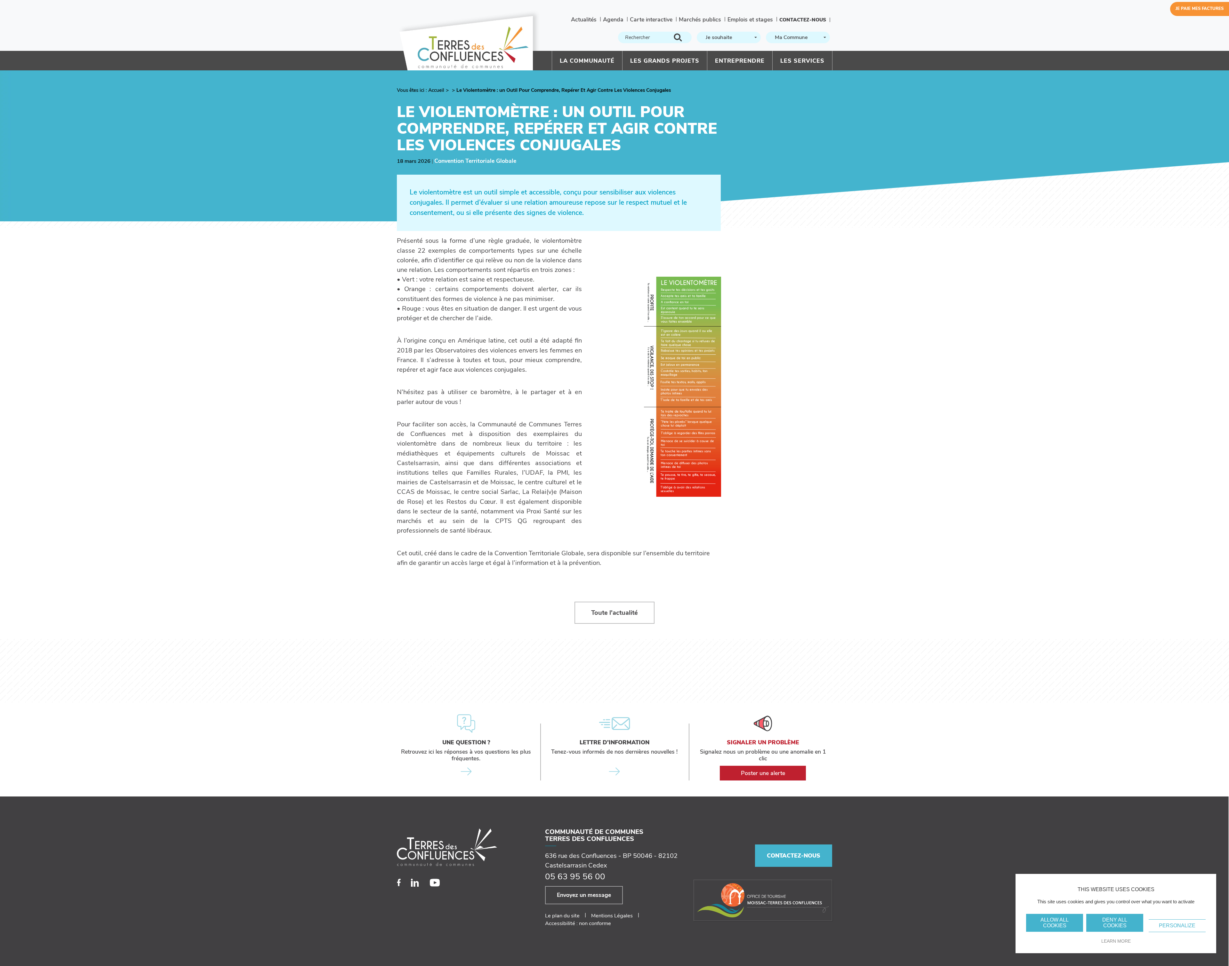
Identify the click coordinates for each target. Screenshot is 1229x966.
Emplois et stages (750, 19)
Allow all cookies (1054, 922)
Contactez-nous (802, 19)
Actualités (584, 19)
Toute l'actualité (614, 612)
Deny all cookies (1114, 922)
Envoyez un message (584, 895)
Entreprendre (740, 61)
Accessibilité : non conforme (578, 923)
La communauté (587, 61)
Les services (802, 61)
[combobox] (729, 37)
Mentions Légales (612, 915)
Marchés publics (700, 19)
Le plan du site (562, 915)
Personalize (1177, 925)
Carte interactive (651, 19)
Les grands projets (664, 61)
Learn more (1116, 941)
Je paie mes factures (1200, 9)
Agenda (613, 19)
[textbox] (728, 38)
